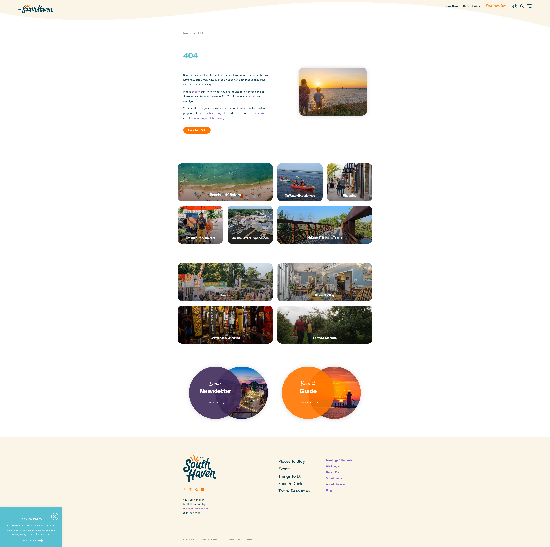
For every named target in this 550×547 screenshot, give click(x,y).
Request (306, 402)
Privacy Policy (234, 539)
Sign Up (213, 402)
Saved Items (334, 478)
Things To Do (290, 476)
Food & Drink (290, 483)
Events (284, 468)
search (196, 91)
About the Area (336, 484)
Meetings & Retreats (339, 460)
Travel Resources (294, 491)
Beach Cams (471, 6)
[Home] (35, 9)
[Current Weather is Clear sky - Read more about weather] (514, 6)
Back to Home (197, 130)
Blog (329, 490)
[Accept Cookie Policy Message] (54, 516)
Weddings (332, 466)
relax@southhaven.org (210, 118)
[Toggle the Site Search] (522, 6)
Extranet (250, 539)
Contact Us (216, 539)
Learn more (28, 540)
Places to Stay (291, 461)
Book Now (451, 6)
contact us (258, 113)
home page (216, 113)
